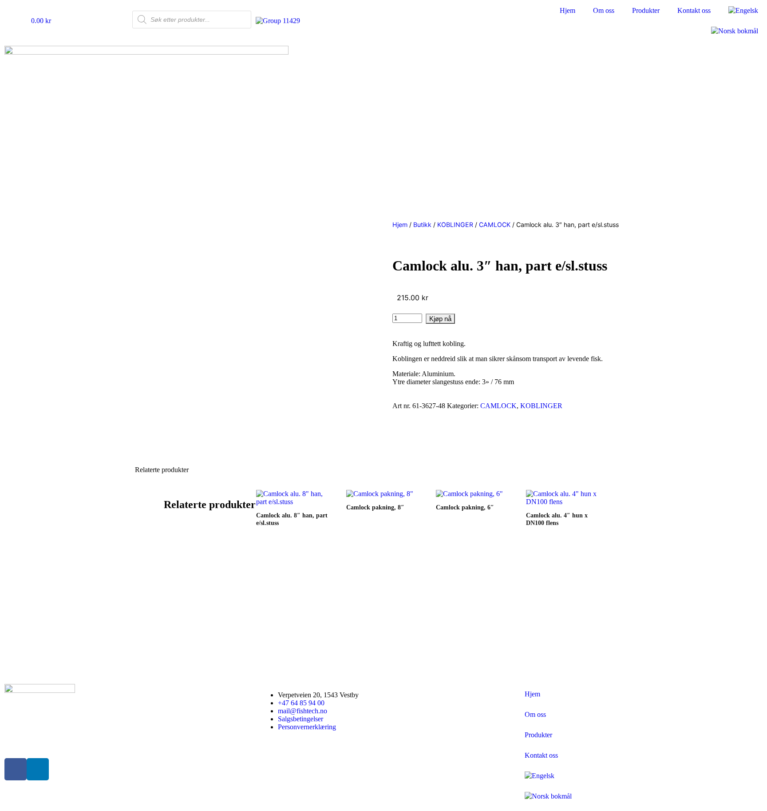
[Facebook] (15, 769)
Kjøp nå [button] (267, 649)
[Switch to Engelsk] (743, 10)
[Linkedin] (38, 769)
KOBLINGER (455, 224)
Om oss (603, 10)
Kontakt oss (694, 10)
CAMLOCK (494, 224)
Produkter (646, 10)
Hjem (567, 10)
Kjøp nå (440, 318)
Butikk (422, 224)
